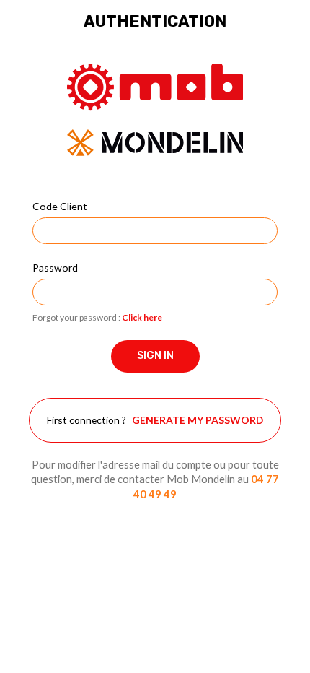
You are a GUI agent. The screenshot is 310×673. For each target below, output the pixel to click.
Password (55, 267)
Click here (142, 317)
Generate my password (197, 420)
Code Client (59, 206)
